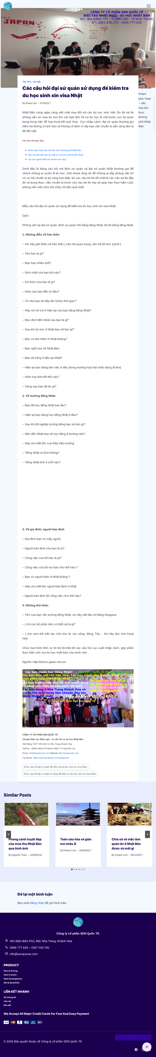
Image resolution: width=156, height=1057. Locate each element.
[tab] (72, 869)
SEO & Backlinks (11, 982)
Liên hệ (7, 1001)
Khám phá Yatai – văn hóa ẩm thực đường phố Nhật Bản (144, 107)
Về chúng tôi (10, 997)
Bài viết (7, 1005)
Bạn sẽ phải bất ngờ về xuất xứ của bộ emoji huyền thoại (55, 155)
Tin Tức (26, 82)
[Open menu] (148, 6)
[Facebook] (136, 1049)
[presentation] (26, 817)
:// (63, 753)
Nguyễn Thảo (19, 855)
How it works (10, 974)
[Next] (147, 834)
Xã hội (37, 82)
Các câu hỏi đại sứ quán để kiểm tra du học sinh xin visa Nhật (55, 767)
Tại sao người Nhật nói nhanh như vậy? (47, 159)
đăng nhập (37, 903)
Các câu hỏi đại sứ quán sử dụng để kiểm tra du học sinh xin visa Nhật (60, 774)
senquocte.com (71, 753)
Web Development (13, 978)
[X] (143, 1049)
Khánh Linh (31, 103)
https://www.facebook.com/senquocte (51, 758)
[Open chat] (146, 1047)
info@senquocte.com (39, 753)
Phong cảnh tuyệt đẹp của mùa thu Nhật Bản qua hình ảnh (25, 843)
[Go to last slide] (8, 834)
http (60, 753)
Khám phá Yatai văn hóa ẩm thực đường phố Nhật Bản (54, 150)
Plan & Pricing (10, 970)
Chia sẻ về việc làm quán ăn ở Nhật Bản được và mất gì (126, 843)
